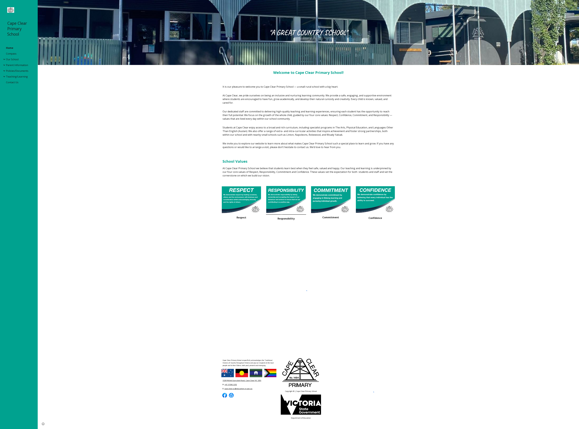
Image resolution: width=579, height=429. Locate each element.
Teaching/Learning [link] (17, 76)
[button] (575, 4)
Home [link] (9, 48)
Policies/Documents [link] (17, 71)
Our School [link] (12, 59)
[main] (308, 32)
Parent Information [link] (17, 65)
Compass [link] (11, 53)
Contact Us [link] (12, 82)
